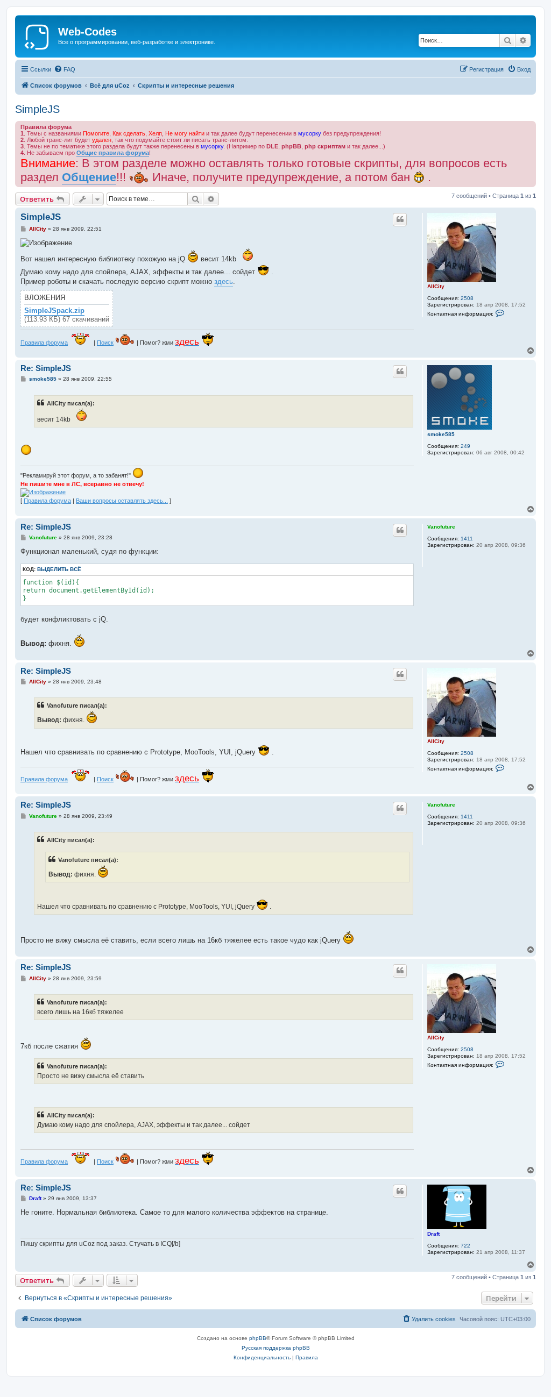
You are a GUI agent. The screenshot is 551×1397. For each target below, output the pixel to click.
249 (465, 446)
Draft (433, 1234)
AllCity (435, 286)
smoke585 (441, 434)
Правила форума (44, 342)
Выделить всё (59, 569)
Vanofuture (441, 527)
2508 (467, 298)
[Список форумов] (38, 35)
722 (465, 1246)
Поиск (105, 342)
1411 (467, 538)
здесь (223, 281)
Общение (89, 177)
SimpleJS (37, 109)
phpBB (257, 1338)
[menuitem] (64, 69)
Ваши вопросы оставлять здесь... (122, 500)
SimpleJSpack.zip (54, 311)
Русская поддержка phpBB (276, 1348)
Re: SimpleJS (45, 368)
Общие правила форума (112, 152)
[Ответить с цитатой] (400, 219)
